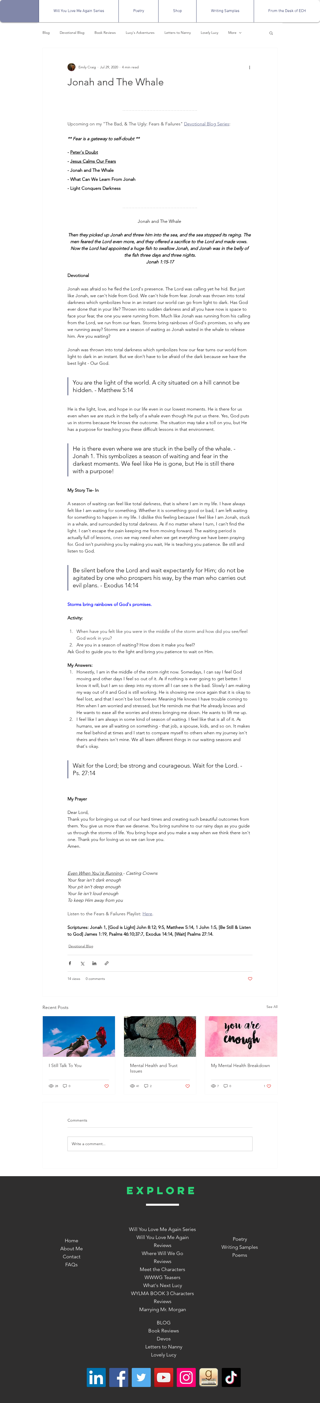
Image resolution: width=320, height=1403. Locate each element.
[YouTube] (163, 1377)
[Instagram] (186, 1377)
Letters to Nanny (177, 32)
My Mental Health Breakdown (240, 1065)
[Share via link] (106, 963)
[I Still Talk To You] (79, 1036)
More (232, 32)
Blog (46, 32)
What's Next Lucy (162, 1285)
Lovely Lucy (209, 32)
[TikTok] (231, 1377)
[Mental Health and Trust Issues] (160, 1036)
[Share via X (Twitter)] (82, 963)
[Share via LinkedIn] (94, 963)
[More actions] (249, 67)
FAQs (71, 1265)
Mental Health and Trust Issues (154, 1068)
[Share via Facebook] (70, 963)
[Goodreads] (208, 1377)
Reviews (163, 1261)
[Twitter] (141, 1377)
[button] (271, 33)
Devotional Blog (72, 32)
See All (272, 1006)
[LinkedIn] (96, 1377)
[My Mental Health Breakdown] (241, 1036)
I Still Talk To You (65, 1065)
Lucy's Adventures (140, 32)
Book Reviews (105, 32)
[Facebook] (118, 1377)
